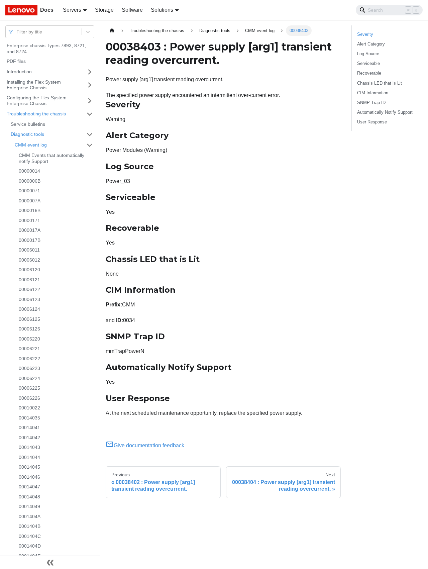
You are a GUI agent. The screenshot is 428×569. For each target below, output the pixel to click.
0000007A (29, 200)
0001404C (30, 536)
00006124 (29, 309)
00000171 (29, 220)
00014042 (29, 437)
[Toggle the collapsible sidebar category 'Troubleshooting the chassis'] (89, 114)
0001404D (30, 546)
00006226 (29, 398)
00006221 (29, 348)
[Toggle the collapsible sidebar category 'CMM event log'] (89, 145)
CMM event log (31, 145)
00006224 (29, 378)
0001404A (29, 516)
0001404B (29, 526)
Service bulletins (28, 124)
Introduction (19, 71)
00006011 (29, 250)
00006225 (29, 388)
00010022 (29, 407)
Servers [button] (72, 10)
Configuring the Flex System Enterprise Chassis (37, 100)
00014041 (29, 427)
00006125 (29, 319)
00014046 (29, 477)
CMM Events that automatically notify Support (51, 158)
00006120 (29, 269)
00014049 (29, 506)
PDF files (16, 61)
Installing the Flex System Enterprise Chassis (34, 85)
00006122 (29, 289)
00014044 (29, 457)
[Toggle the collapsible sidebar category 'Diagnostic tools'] (89, 134)
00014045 (29, 467)
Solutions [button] (162, 10)
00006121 (29, 279)
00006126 (29, 328)
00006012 (29, 260)
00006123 (29, 299)
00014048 (29, 496)
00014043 (29, 447)
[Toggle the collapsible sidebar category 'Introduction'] (89, 72)
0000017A (29, 230)
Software (132, 10)
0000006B (29, 181)
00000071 (29, 190)
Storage (104, 10)
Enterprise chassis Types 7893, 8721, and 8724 (46, 48)
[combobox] (17, 31)
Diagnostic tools (27, 134)
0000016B (29, 210)
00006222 (29, 358)
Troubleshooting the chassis (36, 113)
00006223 (29, 368)
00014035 (29, 417)
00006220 (29, 339)
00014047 (29, 486)
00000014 (29, 171)
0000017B (29, 240)
